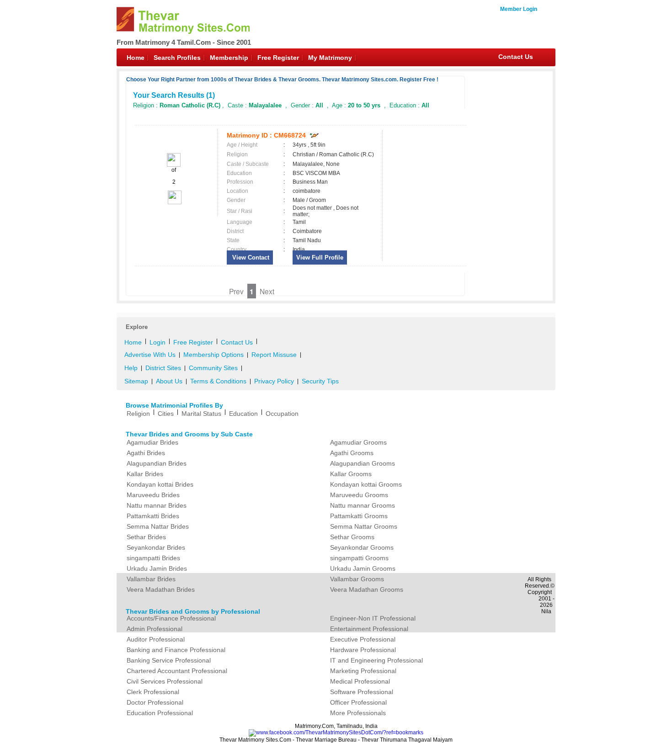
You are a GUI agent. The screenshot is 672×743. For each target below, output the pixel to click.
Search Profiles (177, 57)
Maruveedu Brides (153, 495)
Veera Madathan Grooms (366, 589)
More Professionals (358, 712)
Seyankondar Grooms (362, 547)
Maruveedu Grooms (359, 495)
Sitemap (136, 381)
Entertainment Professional (369, 628)
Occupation (282, 413)
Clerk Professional (153, 691)
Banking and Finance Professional (176, 649)
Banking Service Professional (169, 660)
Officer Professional (358, 702)
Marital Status (201, 413)
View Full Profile (319, 257)
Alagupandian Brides (157, 463)
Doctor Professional (155, 702)
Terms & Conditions (218, 381)
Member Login (518, 9)
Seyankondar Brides (156, 547)
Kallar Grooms (351, 474)
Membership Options (213, 354)
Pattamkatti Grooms (359, 516)
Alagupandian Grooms (362, 463)
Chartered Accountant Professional (177, 670)
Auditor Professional (156, 639)
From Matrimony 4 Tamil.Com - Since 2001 (184, 42)
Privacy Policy (274, 381)
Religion (138, 413)
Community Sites (213, 368)
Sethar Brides (146, 537)
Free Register (278, 57)
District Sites (163, 368)
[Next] (173, 202)
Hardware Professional (363, 649)
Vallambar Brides (151, 579)
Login (157, 342)
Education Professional (160, 712)
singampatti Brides (153, 558)
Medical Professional (360, 681)
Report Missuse (274, 354)
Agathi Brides (146, 452)
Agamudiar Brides (152, 442)
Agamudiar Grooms (358, 442)
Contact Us (515, 56)
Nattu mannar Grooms (362, 505)
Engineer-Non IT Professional (373, 618)
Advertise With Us (150, 354)
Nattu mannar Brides (157, 505)
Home (135, 57)
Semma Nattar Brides (158, 526)
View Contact (249, 257)
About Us (169, 381)
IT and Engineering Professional (376, 660)
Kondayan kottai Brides (160, 484)
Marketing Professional (363, 670)
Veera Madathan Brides (161, 589)
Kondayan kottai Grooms (366, 484)
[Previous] (174, 165)
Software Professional (361, 691)
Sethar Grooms (352, 537)
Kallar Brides (145, 474)
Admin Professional (154, 628)
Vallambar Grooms (357, 579)
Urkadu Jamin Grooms (362, 568)
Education (243, 413)
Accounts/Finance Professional (171, 618)
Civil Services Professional (165, 681)
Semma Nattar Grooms (363, 526)
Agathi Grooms (351, 452)
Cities (166, 413)
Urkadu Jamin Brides (157, 568)
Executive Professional (362, 639)
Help (131, 368)
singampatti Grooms (359, 558)
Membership (229, 57)
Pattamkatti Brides (153, 516)
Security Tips (320, 381)
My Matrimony (330, 57)
